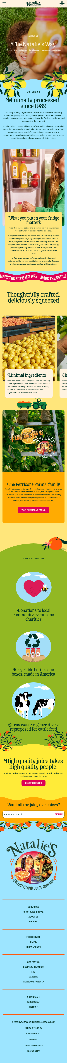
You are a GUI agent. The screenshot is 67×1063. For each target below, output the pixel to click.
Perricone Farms (32, 981)
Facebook (32, 1002)
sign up (59, 814)
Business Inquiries (33, 967)
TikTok (32, 1007)
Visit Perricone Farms (34, 510)
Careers (33, 976)
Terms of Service (33, 1028)
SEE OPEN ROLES (33, 782)
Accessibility (33, 1051)
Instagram (32, 997)
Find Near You (33, 947)
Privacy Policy (33, 1034)
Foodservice (33, 937)
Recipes (33, 921)
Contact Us (33, 962)
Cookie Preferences (33, 1045)
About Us (33, 917)
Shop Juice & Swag (34, 912)
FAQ (33, 972)
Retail (33, 942)
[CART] (62, 3)
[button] (4, 3)
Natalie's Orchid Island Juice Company (37, 1022)
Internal (33, 1039)
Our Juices (33, 907)
